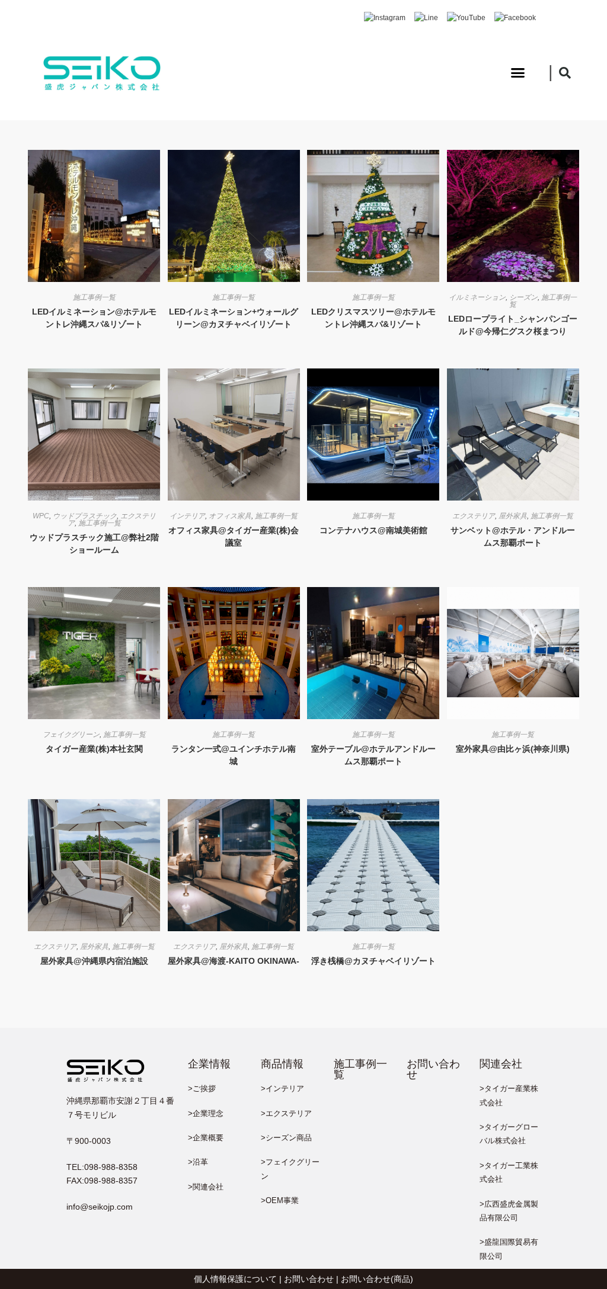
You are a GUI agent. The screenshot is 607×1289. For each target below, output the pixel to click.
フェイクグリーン (71, 734)
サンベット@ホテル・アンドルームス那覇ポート (513, 536)
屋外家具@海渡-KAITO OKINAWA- (233, 961)
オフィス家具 (230, 516)
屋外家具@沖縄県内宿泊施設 (94, 961)
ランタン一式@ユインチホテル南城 (233, 755)
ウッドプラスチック (85, 516)
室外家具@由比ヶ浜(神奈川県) (513, 748)
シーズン (523, 297)
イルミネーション (477, 297)
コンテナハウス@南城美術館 (373, 530)
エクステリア (473, 516)
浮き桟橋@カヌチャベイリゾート (373, 961)
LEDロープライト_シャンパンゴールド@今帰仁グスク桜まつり (512, 325)
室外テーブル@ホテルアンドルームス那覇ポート (373, 755)
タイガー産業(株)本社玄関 (94, 748)
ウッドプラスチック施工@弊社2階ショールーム (94, 543)
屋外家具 (513, 516)
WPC (41, 516)
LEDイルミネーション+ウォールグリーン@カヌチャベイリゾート (233, 318)
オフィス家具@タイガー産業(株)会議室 (233, 536)
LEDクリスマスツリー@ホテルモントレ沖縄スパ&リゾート (373, 318)
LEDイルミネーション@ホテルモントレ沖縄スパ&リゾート (94, 318)
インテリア (187, 516)
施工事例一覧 (94, 297)
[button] (518, 73)
